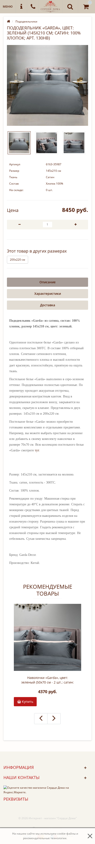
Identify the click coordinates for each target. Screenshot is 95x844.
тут (37, 450)
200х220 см (17, 260)
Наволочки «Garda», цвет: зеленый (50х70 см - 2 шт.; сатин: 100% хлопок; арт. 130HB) (47, 680)
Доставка (47, 305)
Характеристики (47, 293)
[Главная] (8, 21)
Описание (47, 282)
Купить (27, 701)
